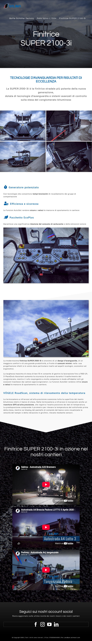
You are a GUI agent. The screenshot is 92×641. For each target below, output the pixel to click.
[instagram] (42, 624)
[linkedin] (56, 624)
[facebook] (35, 624)
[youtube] (49, 624)
